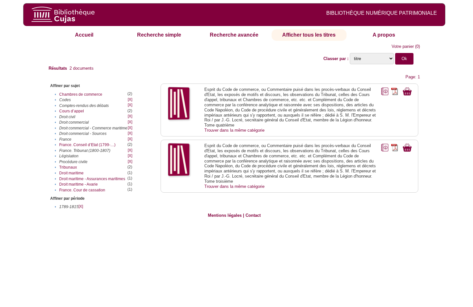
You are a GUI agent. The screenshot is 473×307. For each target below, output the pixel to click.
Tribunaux (68, 167)
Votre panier (403, 46)
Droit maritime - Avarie (78, 184)
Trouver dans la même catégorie (234, 130)
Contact (253, 215)
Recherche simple (159, 35)
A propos (384, 35)
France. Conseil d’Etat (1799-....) (87, 145)
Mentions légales (225, 215)
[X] (130, 99)
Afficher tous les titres (309, 35)
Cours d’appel (71, 111)
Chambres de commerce (80, 94)
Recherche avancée (234, 35)
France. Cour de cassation (82, 190)
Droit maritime (71, 173)
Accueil (84, 35)
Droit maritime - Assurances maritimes (92, 179)
